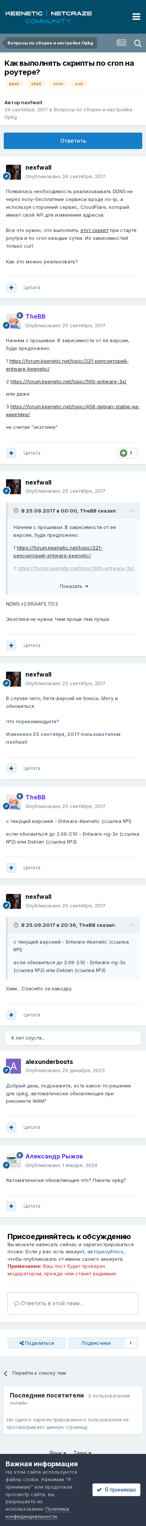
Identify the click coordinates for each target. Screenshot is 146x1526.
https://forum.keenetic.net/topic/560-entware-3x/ (68, 381)
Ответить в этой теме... (51, 1303)
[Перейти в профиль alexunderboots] (13, 1066)
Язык (56, 1453)
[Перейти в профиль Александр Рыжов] (13, 1161)
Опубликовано (65, 176)
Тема (80, 1453)
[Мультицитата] (11, 287)
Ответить (73, 140)
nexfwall (31, 102)
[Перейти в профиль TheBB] (13, 321)
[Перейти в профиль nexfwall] (13, 172)
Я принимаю (119, 1489)
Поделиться (39, 1343)
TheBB (88, 511)
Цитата (32, 287)
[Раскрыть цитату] (16, 510)
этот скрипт (94, 230)
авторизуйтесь (105, 1251)
